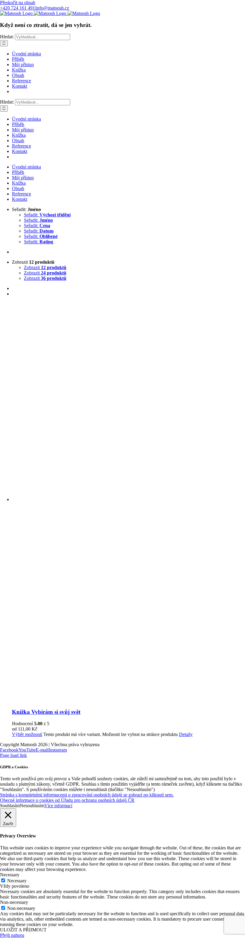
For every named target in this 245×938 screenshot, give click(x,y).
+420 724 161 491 (17, 7)
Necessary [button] (9, 874)
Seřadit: (47, 214)
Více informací (58, 805)
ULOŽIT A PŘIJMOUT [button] (23, 929)
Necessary (17, 880)
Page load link (13, 755)
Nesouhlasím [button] (32, 805)
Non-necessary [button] (14, 902)
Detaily (186, 734)
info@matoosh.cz (52, 7)
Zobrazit (45, 267)
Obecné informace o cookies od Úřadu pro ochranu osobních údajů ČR (67, 800)
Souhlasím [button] (10, 805)
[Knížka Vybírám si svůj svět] (128, 502)
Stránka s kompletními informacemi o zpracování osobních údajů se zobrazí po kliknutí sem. (87, 794)
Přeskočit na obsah (17, 2)
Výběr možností (27, 734)
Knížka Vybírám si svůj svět (46, 712)
